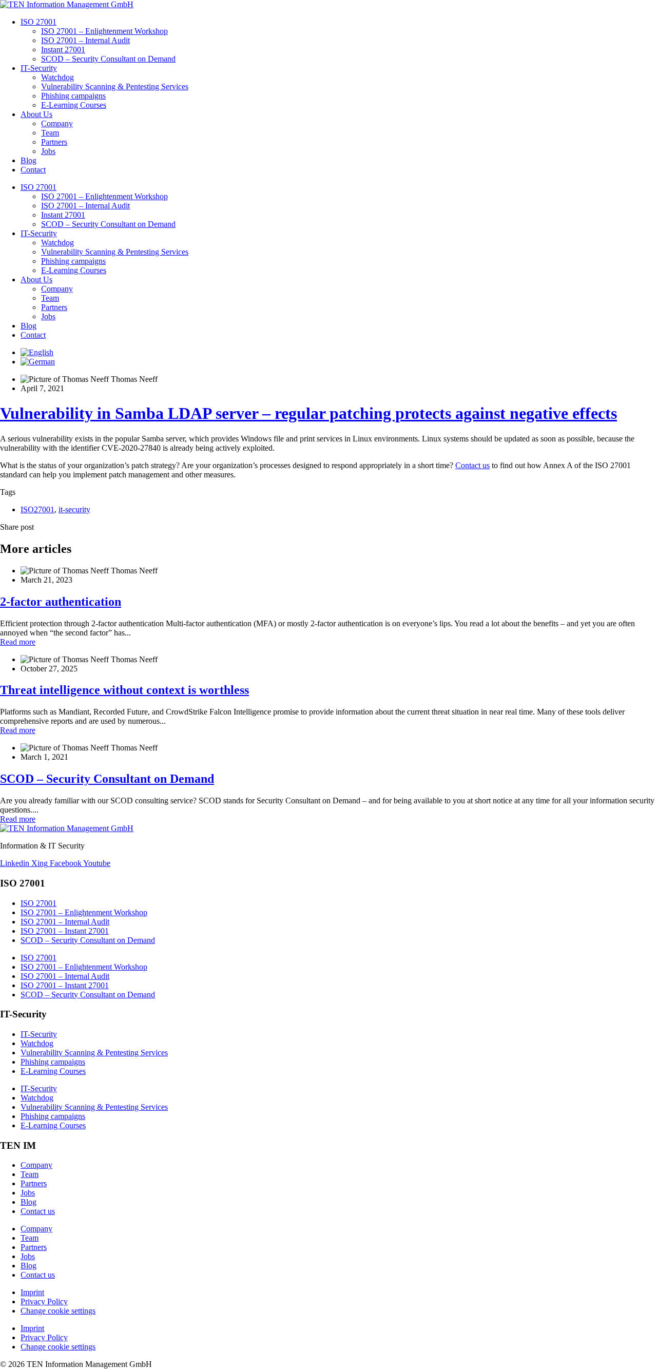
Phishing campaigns (73, 95)
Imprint (32, 1292)
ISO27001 (37, 509)
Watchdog (57, 77)
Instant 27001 (63, 49)
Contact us (472, 465)
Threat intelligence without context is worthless (124, 690)
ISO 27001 (38, 21)
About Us (36, 114)
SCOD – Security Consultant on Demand (108, 58)
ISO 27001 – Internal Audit (85, 40)
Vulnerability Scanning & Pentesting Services (114, 86)
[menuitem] (37, 352)
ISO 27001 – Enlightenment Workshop (104, 31)
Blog (28, 160)
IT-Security (39, 68)
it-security (74, 509)
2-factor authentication (60, 601)
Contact (33, 169)
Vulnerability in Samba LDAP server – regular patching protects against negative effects (308, 413)
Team (50, 132)
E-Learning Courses (73, 105)
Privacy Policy (44, 1301)
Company (57, 123)
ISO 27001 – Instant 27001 (65, 931)
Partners (54, 142)
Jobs (48, 151)
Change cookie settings (58, 1310)
